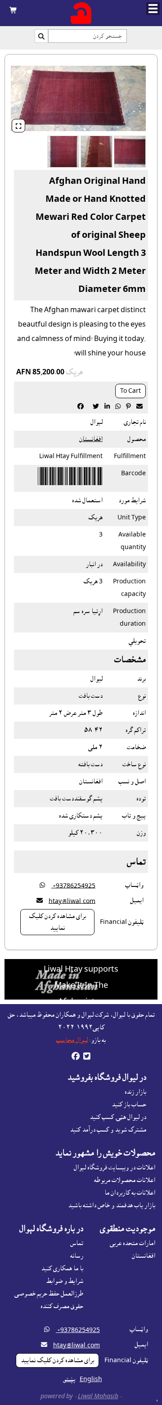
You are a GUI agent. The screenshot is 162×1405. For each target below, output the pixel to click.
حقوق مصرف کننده (61, 1306)
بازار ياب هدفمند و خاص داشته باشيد (111, 1205)
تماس (76, 1243)
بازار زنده (135, 1092)
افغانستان (91, 439)
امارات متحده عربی (132, 1243)
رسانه (76, 1256)
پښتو (69, 1379)
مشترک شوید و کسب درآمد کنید (108, 1130)
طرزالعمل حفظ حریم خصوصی (48, 1294)
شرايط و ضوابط (64, 1281)
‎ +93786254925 (73, 885)
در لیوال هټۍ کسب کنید (118, 1117)
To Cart (130, 391)
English (91, 1379)
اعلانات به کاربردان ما (129, 1193)
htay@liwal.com (72, 901)
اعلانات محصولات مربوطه (124, 1180)
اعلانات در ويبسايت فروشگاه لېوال (114, 1167)
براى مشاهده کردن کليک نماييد (57, 922)
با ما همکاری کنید (62, 1268)
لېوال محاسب (72, 1040)
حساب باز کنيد (129, 1104)
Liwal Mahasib (98, 1396)
